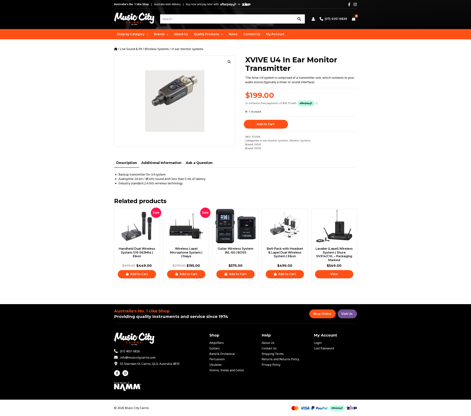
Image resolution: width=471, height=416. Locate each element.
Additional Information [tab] (161, 163)
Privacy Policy (271, 365)
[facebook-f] (118, 373)
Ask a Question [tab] (199, 163)
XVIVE (257, 144)
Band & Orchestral (222, 354)
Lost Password (324, 348)
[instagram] (125, 373)
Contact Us (269, 348)
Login (318, 343)
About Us (268, 343)
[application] (146, 34)
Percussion (217, 359)
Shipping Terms (273, 354)
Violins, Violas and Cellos (226, 370)
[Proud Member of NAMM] (127, 386)
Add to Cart (265, 124)
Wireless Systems (157, 49)
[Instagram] (355, 4)
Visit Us (347, 314)
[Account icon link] (313, 19)
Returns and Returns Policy (280, 359)
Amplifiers (216, 343)
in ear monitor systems (187, 49)
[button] (132, 34)
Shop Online (322, 314)
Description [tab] (126, 163)
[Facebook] (349, 4)
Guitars (214, 348)
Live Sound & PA (131, 49)
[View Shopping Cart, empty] (353, 19)
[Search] (299, 19)
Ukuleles (215, 365)
